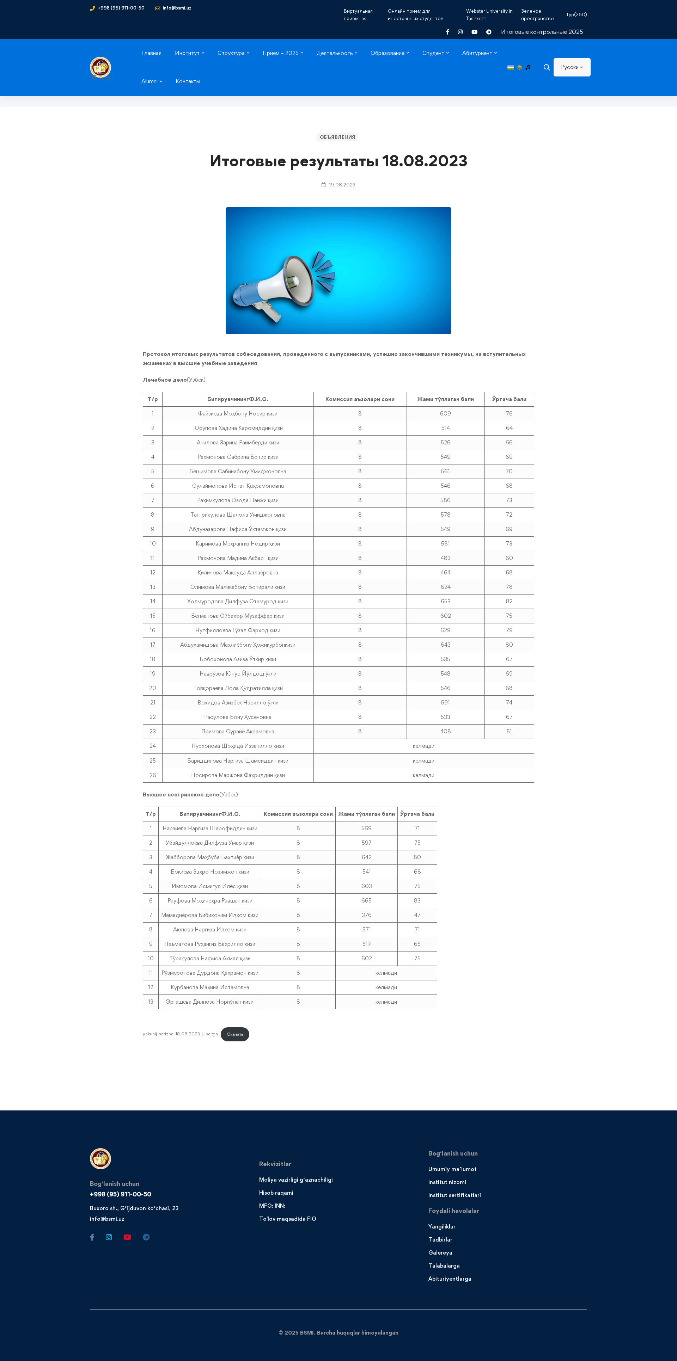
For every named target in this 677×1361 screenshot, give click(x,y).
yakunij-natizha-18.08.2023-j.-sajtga (180, 1034)
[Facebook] (92, 1237)
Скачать (235, 1034)
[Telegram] (146, 1237)
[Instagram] (109, 1237)
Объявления (337, 137)
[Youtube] (127, 1237)
